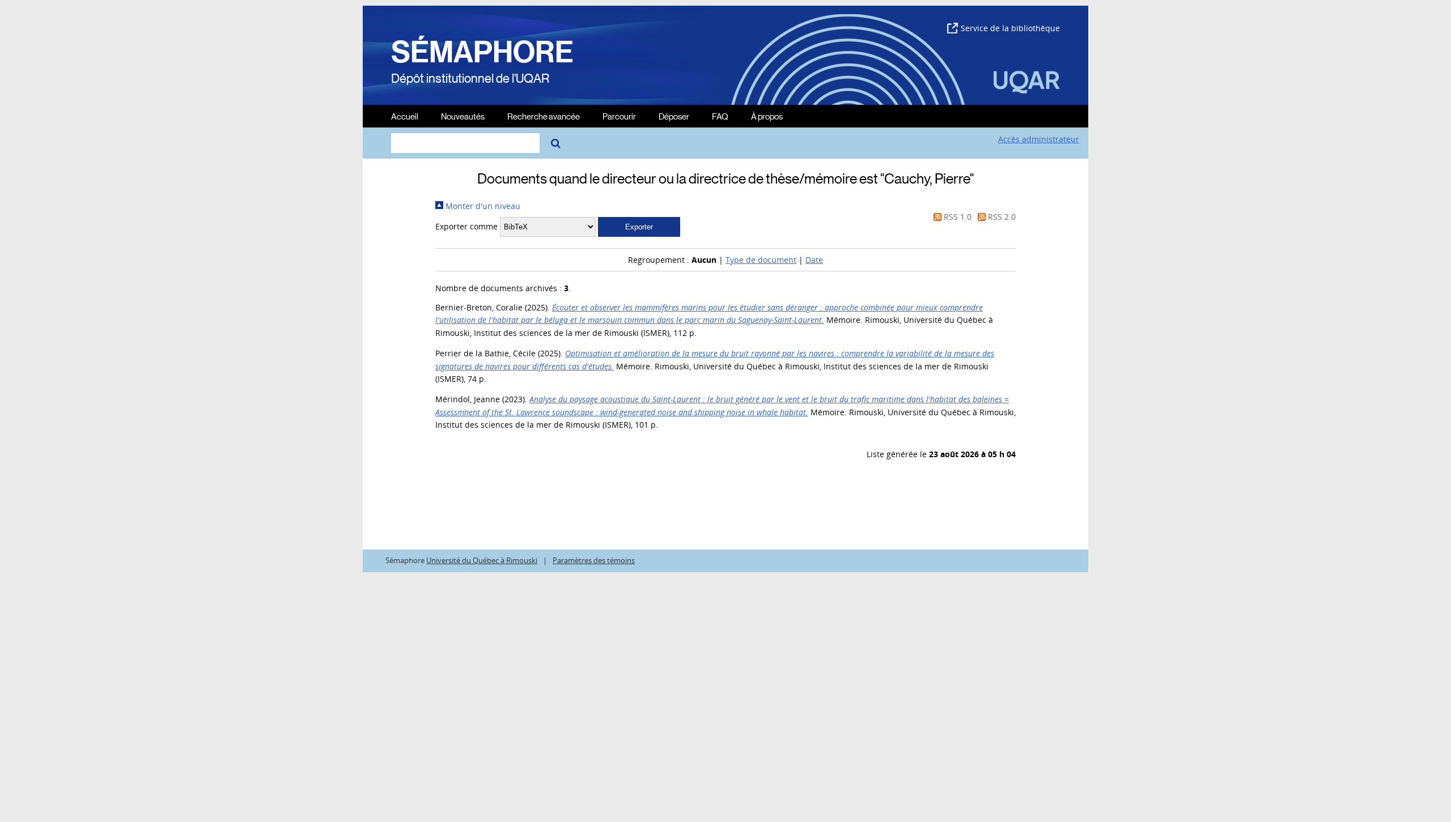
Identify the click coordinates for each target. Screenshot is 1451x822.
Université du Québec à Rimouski (481, 560)
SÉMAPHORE (482, 52)
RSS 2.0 (1001, 216)
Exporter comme (466, 226)
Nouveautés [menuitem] (463, 115)
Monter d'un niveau (481, 206)
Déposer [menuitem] (674, 115)
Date (814, 259)
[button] (639, 227)
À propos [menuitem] (767, 115)
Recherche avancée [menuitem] (543, 115)
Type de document (761, 259)
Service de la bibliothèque (1010, 28)
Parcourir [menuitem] (619, 115)
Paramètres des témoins (594, 560)
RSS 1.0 (956, 216)
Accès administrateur (1038, 139)
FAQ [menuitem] (720, 115)
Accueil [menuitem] (404, 115)
